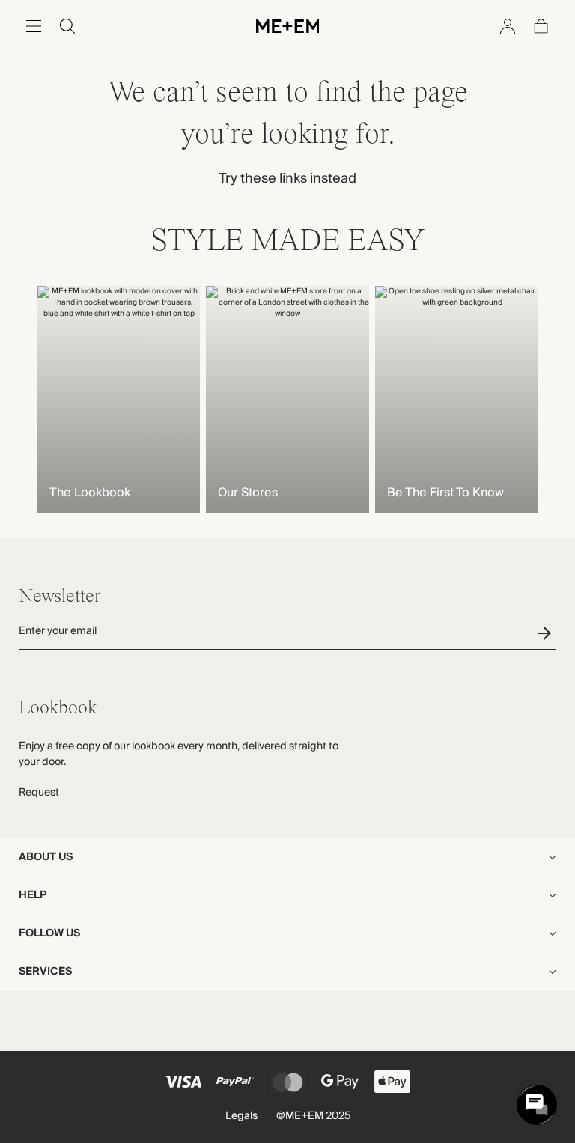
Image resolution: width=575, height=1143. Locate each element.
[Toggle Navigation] (34, 26)
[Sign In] (508, 26)
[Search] (67, 26)
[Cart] (541, 26)
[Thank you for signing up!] (547, 633)
